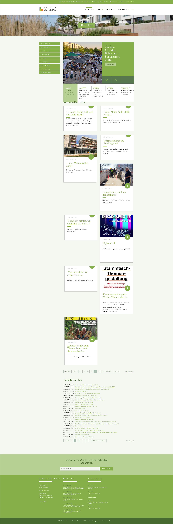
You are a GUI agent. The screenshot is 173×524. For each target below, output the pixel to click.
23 (102, 371)
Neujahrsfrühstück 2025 (82, 417)
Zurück (74, 371)
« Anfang (67, 371)
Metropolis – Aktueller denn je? (84, 437)
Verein (100, 9)
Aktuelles (89, 9)
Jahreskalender (45, 54)
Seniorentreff (92, 497)
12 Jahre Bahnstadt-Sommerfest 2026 (73, 499)
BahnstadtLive (45, 62)
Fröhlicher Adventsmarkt (82, 434)
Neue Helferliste (80, 408)
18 (84, 371)
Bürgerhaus (123, 9)
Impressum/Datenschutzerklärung (123, 1)
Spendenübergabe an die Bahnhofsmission (88, 413)
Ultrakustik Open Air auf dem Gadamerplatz (72, 511)
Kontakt (114, 1)
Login (132, 1)
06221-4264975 (104, 1)
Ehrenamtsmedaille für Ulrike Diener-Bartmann (89, 430)
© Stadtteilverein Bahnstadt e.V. (66, 521)
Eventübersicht (45, 51)
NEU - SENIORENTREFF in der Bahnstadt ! (88, 393)
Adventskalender (46, 72)
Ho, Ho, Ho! (78, 426)
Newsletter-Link (46, 44)
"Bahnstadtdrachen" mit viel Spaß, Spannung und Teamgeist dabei (73, 505)
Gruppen (110, 9)
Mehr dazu (110, 64)
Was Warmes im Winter (82, 411)
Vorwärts (109, 371)
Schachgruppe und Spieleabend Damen (97, 487)
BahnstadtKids (45, 69)
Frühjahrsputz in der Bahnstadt (84, 402)
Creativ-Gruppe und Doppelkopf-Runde (98, 502)
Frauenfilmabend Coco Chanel (84, 404)
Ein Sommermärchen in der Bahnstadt (86, 385)
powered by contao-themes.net (106, 521)
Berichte (43, 58)
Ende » (117, 371)
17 (80, 371)
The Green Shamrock (81, 391)
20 (91, 371)
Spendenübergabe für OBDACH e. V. (86, 406)
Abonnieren (106, 468)
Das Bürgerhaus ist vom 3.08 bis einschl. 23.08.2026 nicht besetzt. (73, 487)
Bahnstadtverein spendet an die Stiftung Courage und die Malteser (95, 421)
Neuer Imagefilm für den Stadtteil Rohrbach (88, 398)
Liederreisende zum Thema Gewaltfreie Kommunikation (77, 349)
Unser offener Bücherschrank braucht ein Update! (72, 493)
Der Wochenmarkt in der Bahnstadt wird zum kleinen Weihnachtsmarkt (97, 424)
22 (99, 371)
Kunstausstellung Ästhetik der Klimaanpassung (89, 400)
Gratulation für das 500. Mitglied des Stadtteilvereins (91, 415)
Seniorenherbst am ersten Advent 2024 (87, 428)
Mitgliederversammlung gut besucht (86, 395)
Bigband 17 (109, 243)
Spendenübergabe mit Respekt (84, 419)
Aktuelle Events (45, 47)
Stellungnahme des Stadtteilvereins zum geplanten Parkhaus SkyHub (96, 432)
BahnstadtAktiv (45, 65)
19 (88, 371)
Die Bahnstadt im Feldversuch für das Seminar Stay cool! (92, 389)
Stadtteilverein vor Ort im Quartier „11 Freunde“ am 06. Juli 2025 (95, 387)
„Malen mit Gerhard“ (94, 493)
